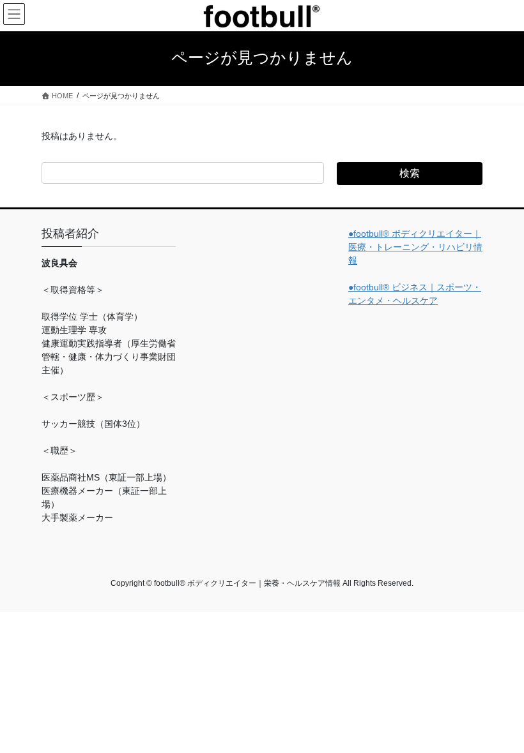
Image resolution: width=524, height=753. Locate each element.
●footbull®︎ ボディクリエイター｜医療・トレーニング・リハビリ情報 (415, 246)
